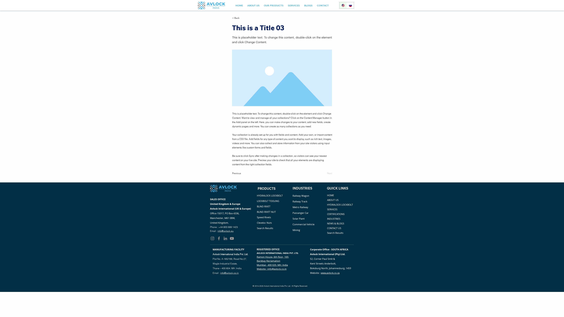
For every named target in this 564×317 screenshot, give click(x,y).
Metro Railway (300, 207)
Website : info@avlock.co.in (272, 269)
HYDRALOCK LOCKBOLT (269, 195)
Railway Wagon (301, 195)
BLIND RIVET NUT (266, 212)
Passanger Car (301, 213)
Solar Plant (299, 218)
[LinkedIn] (225, 238)
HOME (330, 195)
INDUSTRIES (333, 218)
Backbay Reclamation (268, 261)
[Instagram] (212, 238)
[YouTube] (231, 238)
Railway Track (300, 201)
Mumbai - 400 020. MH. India (272, 265)
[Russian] (350, 5)
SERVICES (332, 209)
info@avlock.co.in (229, 273)
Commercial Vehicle (303, 224)
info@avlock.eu (226, 231)
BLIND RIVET (263, 206)
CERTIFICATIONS (336, 214)
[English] (343, 5)
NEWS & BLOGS (335, 223)
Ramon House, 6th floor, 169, (273, 257)
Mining (296, 230)
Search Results (265, 228)
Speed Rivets (264, 217)
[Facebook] (218, 238)
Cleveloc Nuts (264, 222)
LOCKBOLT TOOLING (268, 201)
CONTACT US (334, 228)
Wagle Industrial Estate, (225, 263)
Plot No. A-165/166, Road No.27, (230, 258)
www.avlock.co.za (330, 273)
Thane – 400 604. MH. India (227, 268)
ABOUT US (333, 200)
